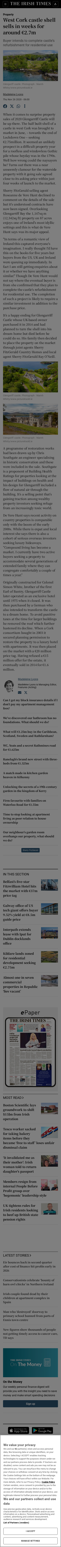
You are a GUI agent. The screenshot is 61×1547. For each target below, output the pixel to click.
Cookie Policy (48, 1482)
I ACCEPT (30, 1531)
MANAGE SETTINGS (30, 1541)
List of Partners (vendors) (16, 1522)
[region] (30, 1491)
